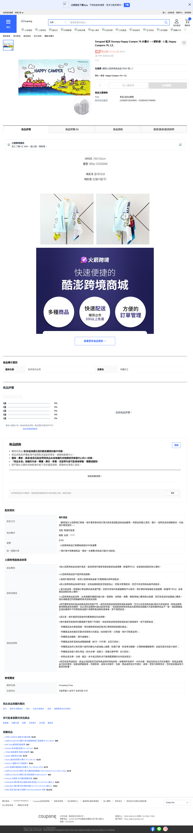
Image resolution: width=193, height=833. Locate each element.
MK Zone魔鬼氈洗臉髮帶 (15, 745)
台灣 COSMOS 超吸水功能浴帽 (17, 737)
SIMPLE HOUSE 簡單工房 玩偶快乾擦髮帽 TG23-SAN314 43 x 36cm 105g (35, 771)
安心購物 (107, 801)
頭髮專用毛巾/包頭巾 (62, 709)
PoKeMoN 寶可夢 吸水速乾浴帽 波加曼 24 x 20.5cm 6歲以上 (29, 782)
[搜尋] (166, 22)
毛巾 (5, 709)
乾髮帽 (5, 723)
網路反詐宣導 (22, 805)
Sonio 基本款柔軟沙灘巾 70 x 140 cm (20, 760)
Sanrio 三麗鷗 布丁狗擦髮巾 (16, 763)
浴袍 (49, 709)
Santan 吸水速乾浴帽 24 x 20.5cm (19, 748)
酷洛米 (50, 723)
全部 (52, 22)
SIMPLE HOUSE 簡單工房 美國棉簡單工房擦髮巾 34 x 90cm (29, 741)
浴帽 (24, 723)
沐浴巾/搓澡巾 (38, 709)
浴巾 (28, 709)
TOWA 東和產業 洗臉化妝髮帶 (17, 752)
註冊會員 (171, 13)
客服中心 (179, 13)
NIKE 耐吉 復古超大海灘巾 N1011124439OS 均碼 (25, 790)
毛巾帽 (42, 723)
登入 (164, 13)
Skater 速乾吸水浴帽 (13, 756)
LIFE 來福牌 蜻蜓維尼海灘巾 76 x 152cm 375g (24, 767)
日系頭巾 (32, 723)
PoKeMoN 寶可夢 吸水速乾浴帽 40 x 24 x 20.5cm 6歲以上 (28, 786)
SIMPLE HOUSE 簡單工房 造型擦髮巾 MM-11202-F (26, 775)
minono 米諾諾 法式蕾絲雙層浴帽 (18, 778)
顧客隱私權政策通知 (91, 801)
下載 (127, 5)
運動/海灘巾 (49, 36)
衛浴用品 (27, 36)
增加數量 (105, 87)
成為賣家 (188, 13)
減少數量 (105, 83)
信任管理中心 (72, 801)
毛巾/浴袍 (37, 36)
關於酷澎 (5, 801)
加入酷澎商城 (7, 805)
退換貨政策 (58, 801)
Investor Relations (21, 801)
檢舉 (172, 493)
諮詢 (176, 445)
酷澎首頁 (6, 36)
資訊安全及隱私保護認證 (136, 801)
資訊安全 (118, 801)
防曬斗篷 (15, 723)
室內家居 (17, 36)
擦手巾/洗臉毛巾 (16, 709)
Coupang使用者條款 (41, 801)
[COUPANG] (47, 817)
